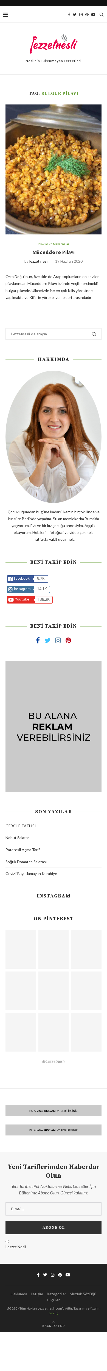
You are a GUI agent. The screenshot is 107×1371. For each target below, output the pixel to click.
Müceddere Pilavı (53, 252)
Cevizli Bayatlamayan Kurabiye (31, 873)
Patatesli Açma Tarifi (23, 849)
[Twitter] (75, 14)
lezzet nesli (38, 261)
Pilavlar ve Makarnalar (53, 244)
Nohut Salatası (17, 837)
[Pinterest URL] (20, 949)
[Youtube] (93, 14)
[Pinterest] (87, 14)
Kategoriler (56, 1293)
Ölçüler (53, 1300)
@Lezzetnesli (53, 1061)
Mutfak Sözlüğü (83, 1293)
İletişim (37, 1293)
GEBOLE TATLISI (20, 825)
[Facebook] (69, 14)
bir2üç (53, 1313)
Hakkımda (19, 1293)
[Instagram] (81, 14)
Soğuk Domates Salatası (26, 861)
